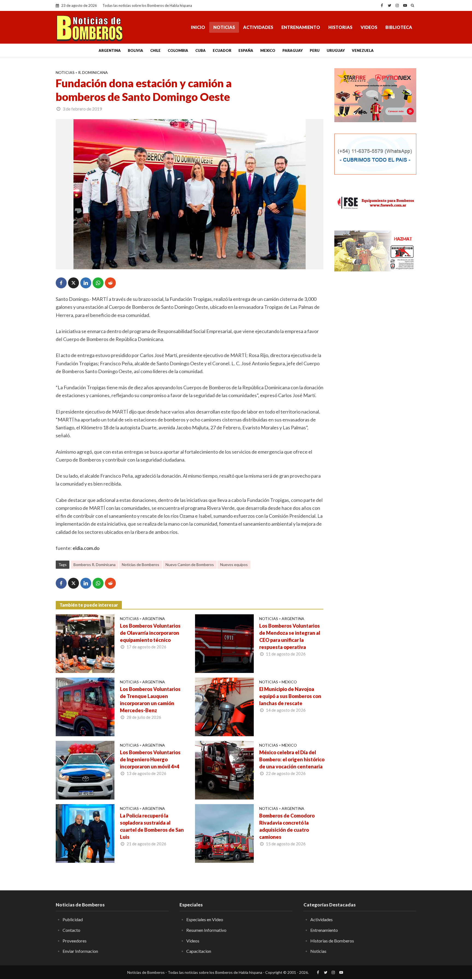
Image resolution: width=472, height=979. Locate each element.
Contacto (71, 930)
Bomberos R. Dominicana (94, 564)
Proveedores (75, 940)
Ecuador (222, 50)
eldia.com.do (86, 548)
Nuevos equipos (234, 564)
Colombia (178, 50)
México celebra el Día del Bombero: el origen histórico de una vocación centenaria (291, 759)
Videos (369, 27)
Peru (315, 50)
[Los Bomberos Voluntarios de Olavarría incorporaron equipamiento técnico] (85, 643)
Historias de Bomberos (332, 940)
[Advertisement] (375, 364)
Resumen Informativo (206, 930)
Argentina (110, 50)
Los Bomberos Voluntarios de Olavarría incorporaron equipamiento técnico (150, 633)
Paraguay (292, 50)
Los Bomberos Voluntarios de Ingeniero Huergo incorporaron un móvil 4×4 (150, 759)
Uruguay (336, 50)
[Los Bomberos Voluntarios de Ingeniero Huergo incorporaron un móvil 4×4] (85, 770)
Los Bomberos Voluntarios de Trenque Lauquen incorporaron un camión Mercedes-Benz (150, 699)
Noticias (224, 27)
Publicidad (73, 919)
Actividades (258, 27)
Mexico (267, 50)
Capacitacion (198, 951)
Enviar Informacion (80, 951)
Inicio (198, 27)
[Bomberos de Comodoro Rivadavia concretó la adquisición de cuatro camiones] (224, 833)
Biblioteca (398, 27)
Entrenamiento (300, 27)
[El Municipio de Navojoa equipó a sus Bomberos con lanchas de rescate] (224, 706)
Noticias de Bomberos (140, 564)
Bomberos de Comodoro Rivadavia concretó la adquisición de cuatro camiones (287, 826)
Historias (340, 27)
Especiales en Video (204, 919)
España (245, 50)
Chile (155, 50)
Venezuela (363, 50)
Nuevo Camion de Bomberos (190, 564)
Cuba (200, 50)
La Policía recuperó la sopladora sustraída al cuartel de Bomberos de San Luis (152, 826)
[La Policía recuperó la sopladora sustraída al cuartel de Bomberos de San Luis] (85, 833)
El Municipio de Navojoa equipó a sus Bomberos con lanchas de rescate (290, 696)
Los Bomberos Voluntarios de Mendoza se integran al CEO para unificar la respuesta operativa (289, 636)
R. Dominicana (93, 72)
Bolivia (135, 50)
